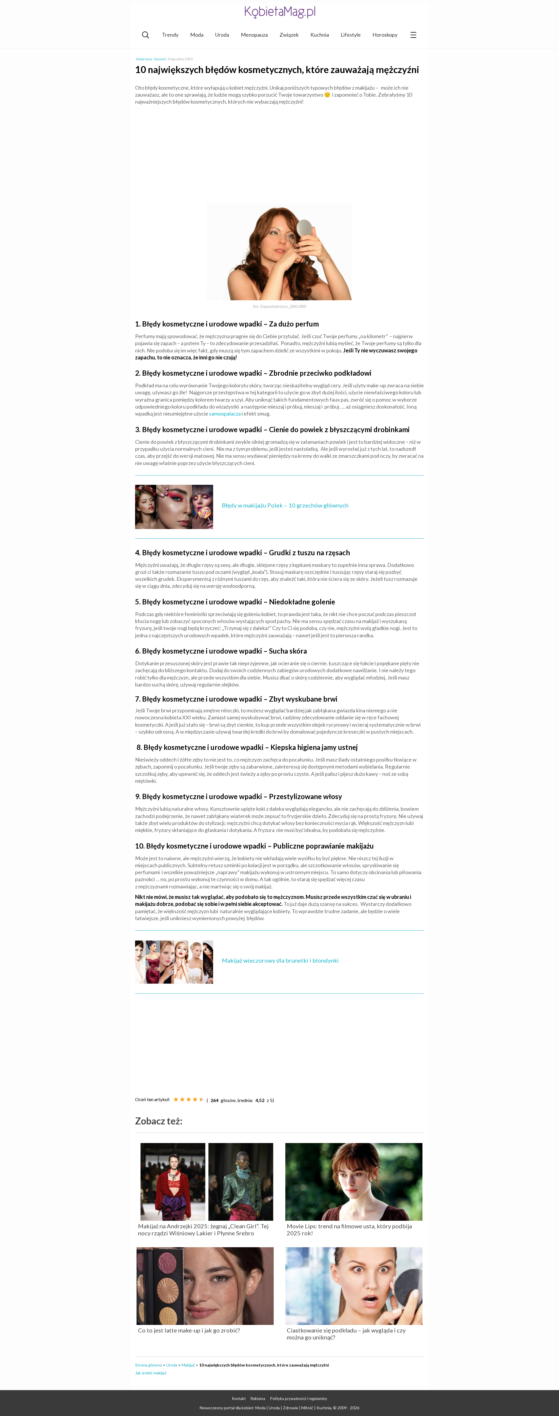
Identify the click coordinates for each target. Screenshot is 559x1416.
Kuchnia (319, 34)
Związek (289, 34)
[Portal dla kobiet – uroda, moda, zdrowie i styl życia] (279, 12)
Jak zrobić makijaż (150, 1372)
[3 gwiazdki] (189, 1099)
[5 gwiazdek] (201, 1099)
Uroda (222, 34)
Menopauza (254, 34)
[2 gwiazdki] (182, 1099)
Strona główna (148, 1364)
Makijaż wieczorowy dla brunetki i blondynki (280, 960)
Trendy (170, 34)
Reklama (258, 1399)
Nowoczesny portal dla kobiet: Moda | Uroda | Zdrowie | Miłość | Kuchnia (265, 1407)
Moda (197, 34)
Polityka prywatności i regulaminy (298, 1399)
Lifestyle (351, 34)
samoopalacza (225, 413)
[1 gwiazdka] (176, 1099)
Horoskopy (384, 34)
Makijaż (188, 1364)
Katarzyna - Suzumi (151, 59)
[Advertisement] (279, 152)
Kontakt (239, 1399)
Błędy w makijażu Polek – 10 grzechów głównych (285, 505)
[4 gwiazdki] (195, 1099)
